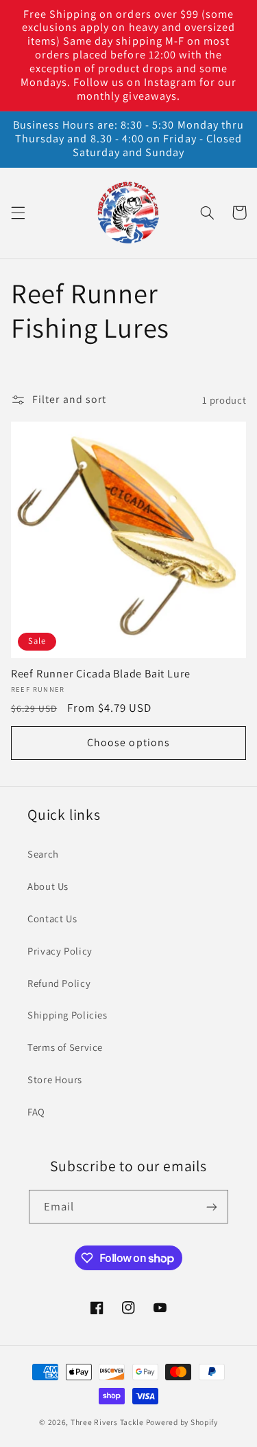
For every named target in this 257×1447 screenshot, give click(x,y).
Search (43, 853)
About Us (48, 886)
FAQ (36, 1111)
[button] (18, 212)
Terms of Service (65, 1047)
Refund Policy (58, 983)
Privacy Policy (60, 950)
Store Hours (54, 1079)
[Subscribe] (212, 1206)
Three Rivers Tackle (107, 1422)
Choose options (128, 742)
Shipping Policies (67, 1014)
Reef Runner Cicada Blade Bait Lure (101, 674)
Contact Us (52, 918)
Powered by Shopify (182, 1422)
